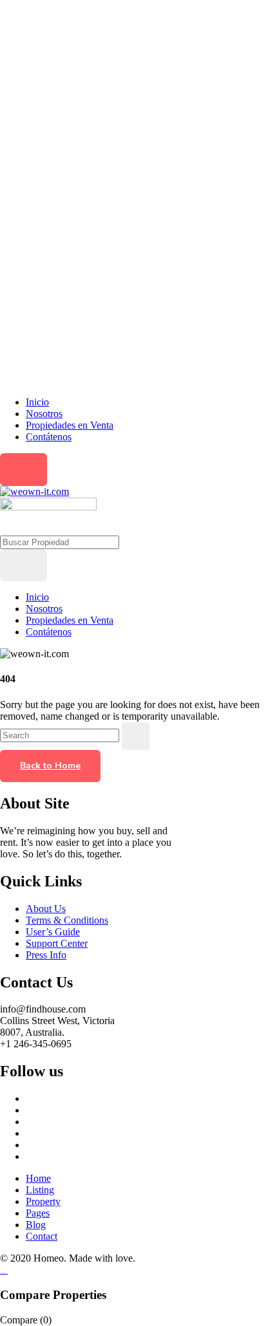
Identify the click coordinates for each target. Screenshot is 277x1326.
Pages (38, 1213)
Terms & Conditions (67, 920)
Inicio (37, 402)
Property (43, 1201)
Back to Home (50, 766)
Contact (41, 1236)
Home (38, 1178)
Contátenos (49, 436)
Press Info (46, 954)
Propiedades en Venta (69, 425)
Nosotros (44, 413)
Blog (36, 1224)
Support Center (57, 943)
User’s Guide (53, 931)
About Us (46, 908)
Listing (40, 1189)
